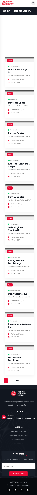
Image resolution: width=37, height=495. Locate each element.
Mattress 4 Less (16, 102)
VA (23, 79)
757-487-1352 (15, 273)
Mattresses (13, 99)
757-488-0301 (15, 304)
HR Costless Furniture (14, 359)
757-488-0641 (15, 82)
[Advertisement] (18, 18)
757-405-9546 (16, 143)
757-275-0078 (15, 337)
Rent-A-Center (16, 133)
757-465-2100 (15, 176)
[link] (19, 59)
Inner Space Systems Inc (19, 326)
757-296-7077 (15, 370)
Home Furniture (15, 257)
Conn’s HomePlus (17, 293)
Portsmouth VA (16, 79)
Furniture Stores (15, 66)
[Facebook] (15, 490)
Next (17, 380)
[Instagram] (21, 490)
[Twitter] (9, 490)
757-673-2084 (15, 113)
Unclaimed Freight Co (18, 71)
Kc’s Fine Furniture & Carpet (19, 165)
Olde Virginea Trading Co (15, 229)
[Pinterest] (27, 490)
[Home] (18, 393)
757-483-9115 (15, 207)
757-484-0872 (15, 240)
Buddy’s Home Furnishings (16, 262)
